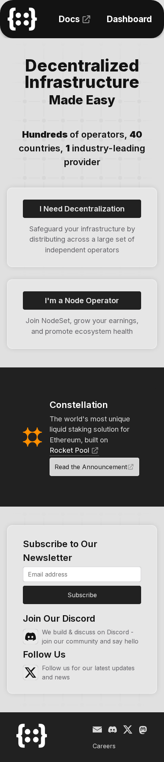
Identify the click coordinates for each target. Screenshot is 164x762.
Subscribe (82, 595)
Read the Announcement (91, 467)
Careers (104, 746)
